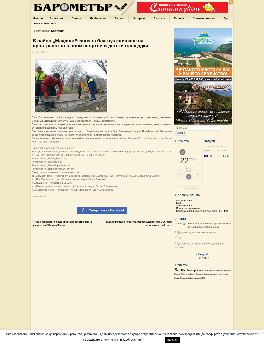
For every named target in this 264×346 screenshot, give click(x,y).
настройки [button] (153, 339)
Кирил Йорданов (197, 274)
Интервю (139, 18)
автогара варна (184, 200)
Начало (38, 18)
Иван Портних (205, 270)
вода (213, 274)
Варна (180, 269)
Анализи (159, 18)
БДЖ (178, 203)
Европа (179, 18)
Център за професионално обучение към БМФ (202, 211)
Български (218, 274)
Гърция (176, 278)
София (225, 274)
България (56, 18)
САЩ (183, 274)
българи (207, 274)
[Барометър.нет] (231, 4)
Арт (225, 18)
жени (188, 274)
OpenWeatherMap (191, 188)
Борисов (227, 270)
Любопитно (98, 18)
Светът (76, 18)
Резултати (203, 257)
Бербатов (193, 278)
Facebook (217, 270)
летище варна (184, 205)
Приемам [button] (172, 339)
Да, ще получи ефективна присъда (197, 232)
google (187, 278)
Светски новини (204, 18)
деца (199, 278)
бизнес (182, 278)
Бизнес (119, 18)
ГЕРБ (203, 278)
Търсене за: (180, 128)
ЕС (222, 270)
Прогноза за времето (188, 208)
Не (179, 238)
